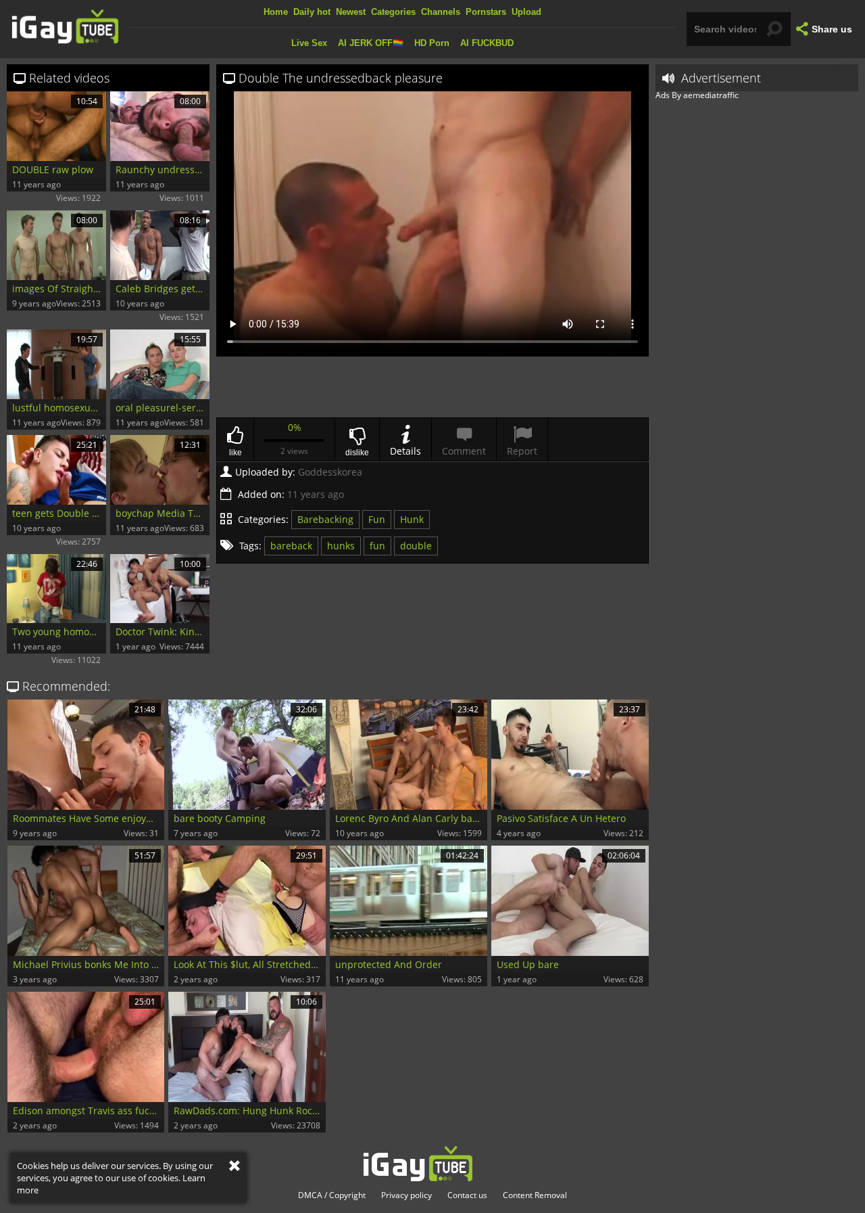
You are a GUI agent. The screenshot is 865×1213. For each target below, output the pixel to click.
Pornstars (486, 12)
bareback (291, 545)
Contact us (467, 1195)
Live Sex (309, 43)
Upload (526, 12)
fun (377, 545)
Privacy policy (406, 1195)
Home (276, 12)
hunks (341, 545)
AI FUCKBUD (487, 43)
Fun (376, 519)
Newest (351, 12)
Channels (440, 12)
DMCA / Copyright (332, 1195)
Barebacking (325, 519)
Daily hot (311, 12)
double (416, 545)
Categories (393, 12)
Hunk (412, 519)
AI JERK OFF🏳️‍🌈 (370, 43)
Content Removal (535, 1195)
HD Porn (431, 43)
